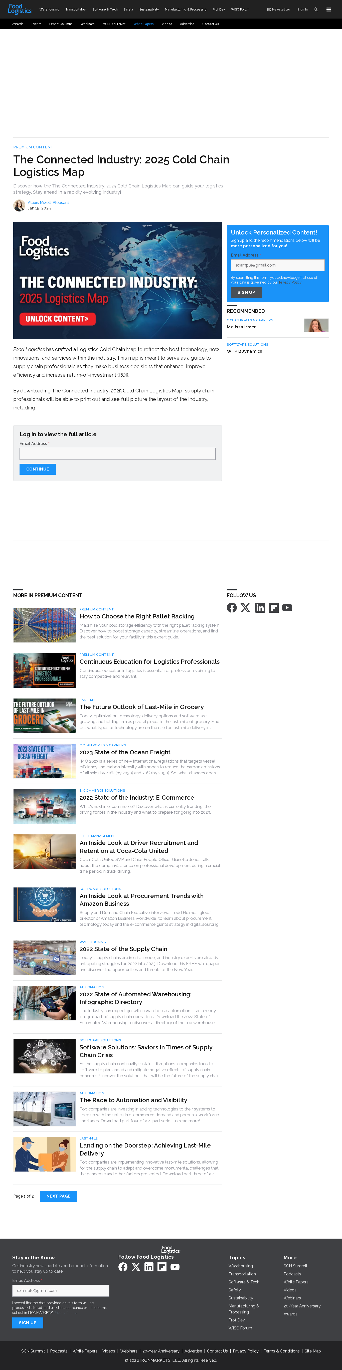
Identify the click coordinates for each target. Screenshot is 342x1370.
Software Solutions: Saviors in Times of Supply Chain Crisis (146, 1051)
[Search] (316, 10)
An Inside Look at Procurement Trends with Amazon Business (142, 899)
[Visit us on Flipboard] (274, 607)
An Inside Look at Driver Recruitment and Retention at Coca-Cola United (139, 846)
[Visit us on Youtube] (287, 607)
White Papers (85, 1351)
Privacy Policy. (290, 282)
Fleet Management (98, 836)
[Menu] (329, 10)
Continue (37, 469)
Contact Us (217, 1351)
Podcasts (59, 1351)
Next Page (59, 1196)
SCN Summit (33, 1351)
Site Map (313, 1351)
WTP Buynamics (244, 351)
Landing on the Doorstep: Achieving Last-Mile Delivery (145, 1149)
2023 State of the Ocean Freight (125, 752)
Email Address (35, 444)
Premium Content (33, 147)
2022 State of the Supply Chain (123, 949)
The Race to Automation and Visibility (133, 1100)
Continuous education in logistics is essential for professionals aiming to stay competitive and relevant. (147, 673)
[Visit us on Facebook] (232, 607)
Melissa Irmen (242, 326)
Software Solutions (247, 344)
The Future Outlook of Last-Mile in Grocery (142, 707)
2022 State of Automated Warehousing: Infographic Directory (136, 998)
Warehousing (93, 942)
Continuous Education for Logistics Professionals (150, 661)
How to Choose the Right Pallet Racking (137, 616)
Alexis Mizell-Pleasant (48, 202)
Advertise (193, 1351)
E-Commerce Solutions (102, 790)
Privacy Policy (65, 1313)
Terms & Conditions (282, 1351)
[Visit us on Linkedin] (260, 607)
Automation (92, 987)
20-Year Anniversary (161, 1351)
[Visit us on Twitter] (245, 607)
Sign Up (246, 292)
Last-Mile (89, 700)
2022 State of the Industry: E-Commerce (137, 797)
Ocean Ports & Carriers (250, 320)
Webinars (128, 1351)
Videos (108, 1351)
